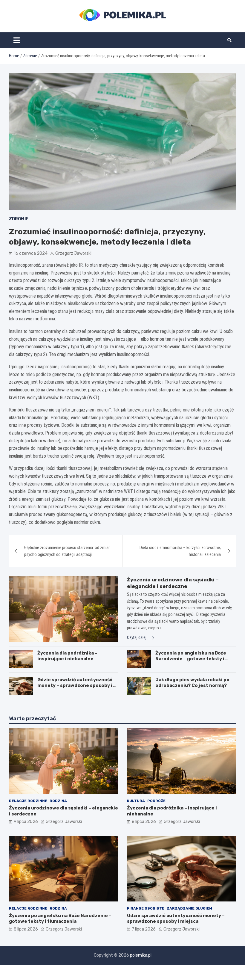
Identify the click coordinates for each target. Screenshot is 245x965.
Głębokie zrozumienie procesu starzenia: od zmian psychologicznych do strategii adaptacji (67, 551)
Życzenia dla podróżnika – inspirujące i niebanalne (67, 656)
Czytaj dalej (137, 637)
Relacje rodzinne (28, 801)
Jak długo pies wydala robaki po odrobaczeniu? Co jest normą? (192, 682)
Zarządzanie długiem (189, 908)
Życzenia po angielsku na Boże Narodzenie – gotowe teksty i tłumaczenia (190, 658)
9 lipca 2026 (26, 821)
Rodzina (58, 801)
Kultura (136, 801)
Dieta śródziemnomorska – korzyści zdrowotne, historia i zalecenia (180, 551)
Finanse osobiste (145, 908)
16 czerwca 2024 (31, 253)
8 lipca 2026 (144, 821)
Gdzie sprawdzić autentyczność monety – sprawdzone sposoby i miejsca (74, 685)
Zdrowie (18, 218)
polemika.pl (140, 955)
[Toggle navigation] (16, 40)
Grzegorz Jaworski (73, 253)
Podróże (156, 801)
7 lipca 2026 (144, 929)
